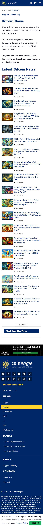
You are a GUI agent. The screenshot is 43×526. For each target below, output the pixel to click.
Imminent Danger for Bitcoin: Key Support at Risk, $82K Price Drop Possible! (26, 129)
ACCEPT (35, 523)
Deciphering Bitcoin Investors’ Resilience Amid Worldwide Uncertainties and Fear (25, 103)
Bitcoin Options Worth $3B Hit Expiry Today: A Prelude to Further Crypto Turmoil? (27, 189)
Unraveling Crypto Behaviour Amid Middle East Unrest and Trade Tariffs (26, 288)
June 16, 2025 (19, 84)
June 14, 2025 (19, 183)
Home (4, 10)
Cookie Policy (22, 523)
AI (4, 420)
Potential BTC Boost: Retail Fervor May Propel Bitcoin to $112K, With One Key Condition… (27, 301)
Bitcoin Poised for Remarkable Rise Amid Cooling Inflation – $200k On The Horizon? (27, 253)
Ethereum (7, 411)
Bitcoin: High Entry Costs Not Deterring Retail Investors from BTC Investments (27, 164)
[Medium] (8, 379)
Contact (6, 482)
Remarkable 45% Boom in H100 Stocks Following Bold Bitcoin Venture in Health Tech (26, 265)
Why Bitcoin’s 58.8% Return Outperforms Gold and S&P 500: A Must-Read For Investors (26, 116)
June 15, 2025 (19, 122)
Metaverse (8, 429)
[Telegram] (24, 374)
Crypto (6, 402)
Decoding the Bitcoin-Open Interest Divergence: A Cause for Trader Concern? (27, 151)
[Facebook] (3, 374)
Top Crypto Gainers (11, 450)
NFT (5, 416)
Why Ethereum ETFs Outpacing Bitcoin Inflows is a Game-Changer (26, 277)
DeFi (5, 425)
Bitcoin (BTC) (16, 10)
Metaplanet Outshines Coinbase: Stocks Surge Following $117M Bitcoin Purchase (26, 78)
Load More (21, 325)
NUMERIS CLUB (9, 390)
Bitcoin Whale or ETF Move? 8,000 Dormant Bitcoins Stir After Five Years (27, 177)
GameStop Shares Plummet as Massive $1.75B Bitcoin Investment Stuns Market (27, 240)
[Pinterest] (24, 379)
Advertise (7, 477)
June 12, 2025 (19, 271)
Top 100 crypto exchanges (14, 446)
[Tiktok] (30, 374)
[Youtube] (19, 374)
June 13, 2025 (19, 208)
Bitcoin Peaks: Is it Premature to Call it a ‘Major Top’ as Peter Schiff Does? (27, 227)
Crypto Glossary (10, 465)
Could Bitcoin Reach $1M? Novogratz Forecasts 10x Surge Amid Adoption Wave (27, 215)
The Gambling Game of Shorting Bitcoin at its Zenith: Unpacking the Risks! (27, 91)
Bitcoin (6, 407)
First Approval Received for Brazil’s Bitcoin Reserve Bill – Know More (27, 312)
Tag (8, 10)
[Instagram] (8, 374)
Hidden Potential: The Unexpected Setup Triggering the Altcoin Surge (27, 140)
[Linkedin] (3, 379)
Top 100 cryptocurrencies (13, 441)
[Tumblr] (30, 379)
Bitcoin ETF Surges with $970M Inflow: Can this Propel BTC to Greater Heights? (26, 202)
